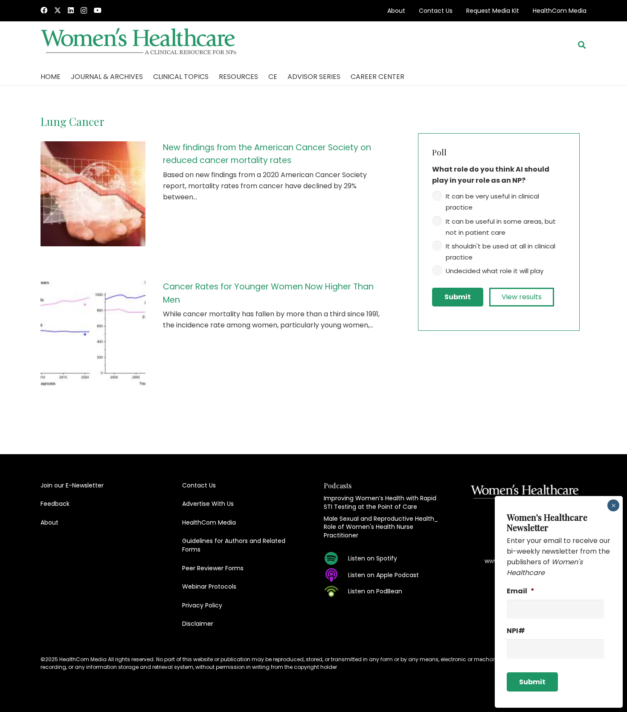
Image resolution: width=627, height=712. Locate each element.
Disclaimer (197, 623)
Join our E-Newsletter (72, 485)
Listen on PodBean (375, 591)
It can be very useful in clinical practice (492, 202)
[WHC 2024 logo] (139, 45)
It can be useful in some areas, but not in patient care (501, 227)
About (396, 10)
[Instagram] (84, 11)
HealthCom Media (559, 10)
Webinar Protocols (209, 586)
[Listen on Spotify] (336, 558)
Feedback (55, 503)
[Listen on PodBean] (336, 591)
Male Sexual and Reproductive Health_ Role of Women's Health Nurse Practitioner (381, 527)
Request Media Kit (492, 10)
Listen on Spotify (372, 558)
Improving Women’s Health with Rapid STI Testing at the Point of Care (380, 502)
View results (522, 297)
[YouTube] (98, 10)
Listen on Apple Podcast (383, 575)
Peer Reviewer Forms (213, 568)
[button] (581, 44)
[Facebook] (44, 10)
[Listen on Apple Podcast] (336, 575)
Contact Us (436, 10)
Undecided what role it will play (494, 270)
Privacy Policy (202, 605)
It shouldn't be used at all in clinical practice (500, 252)
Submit (457, 297)
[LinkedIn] (71, 10)
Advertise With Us (208, 503)
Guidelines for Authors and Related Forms (233, 545)
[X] (57, 10)
